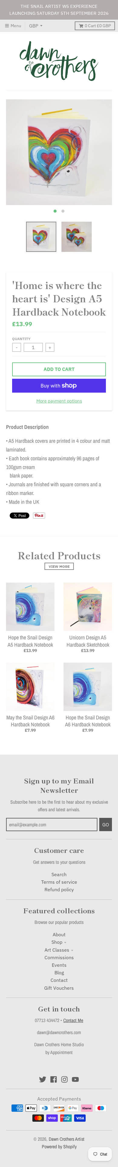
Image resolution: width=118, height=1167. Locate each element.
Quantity (21, 338)
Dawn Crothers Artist (66, 1139)
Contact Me (73, 1020)
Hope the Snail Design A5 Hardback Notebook (30, 641)
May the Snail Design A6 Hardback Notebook (30, 721)
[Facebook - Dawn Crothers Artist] (53, 1079)
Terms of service (59, 882)
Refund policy (59, 889)
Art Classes (56, 950)
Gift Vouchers (59, 988)
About (59, 934)
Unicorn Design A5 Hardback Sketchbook (88, 641)
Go (105, 824)
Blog (59, 972)
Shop (56, 942)
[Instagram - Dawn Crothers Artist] (64, 1079)
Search (59, 874)
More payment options (59, 401)
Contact (59, 980)
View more (59, 566)
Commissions (59, 957)
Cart (98, 25)
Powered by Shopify (59, 1146)
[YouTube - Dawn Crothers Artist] (75, 1079)
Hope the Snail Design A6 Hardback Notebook (87, 721)
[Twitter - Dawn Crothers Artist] (42, 1079)
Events (59, 965)
